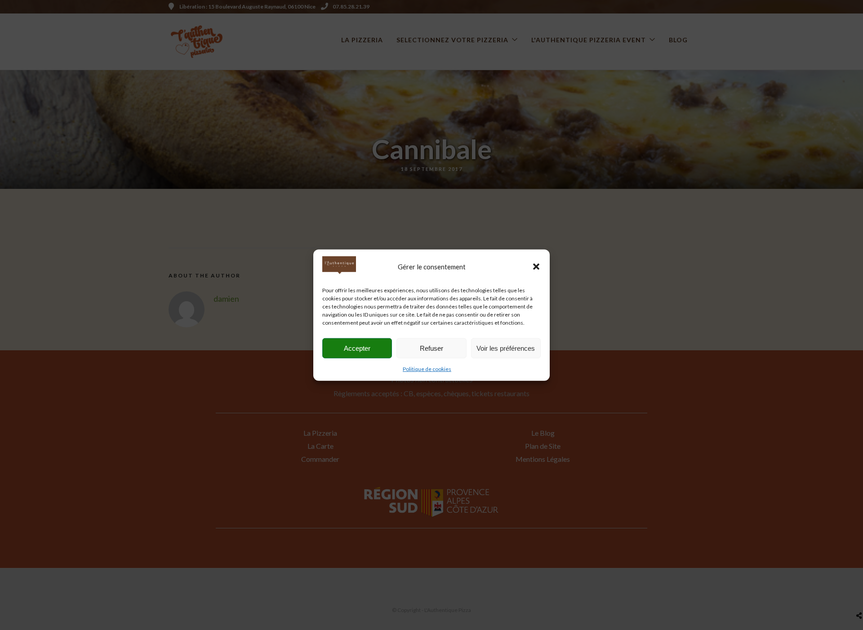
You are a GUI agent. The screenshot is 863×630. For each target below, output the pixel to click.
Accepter (357, 348)
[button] (536, 266)
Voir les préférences (505, 348)
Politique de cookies (427, 369)
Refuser (431, 348)
